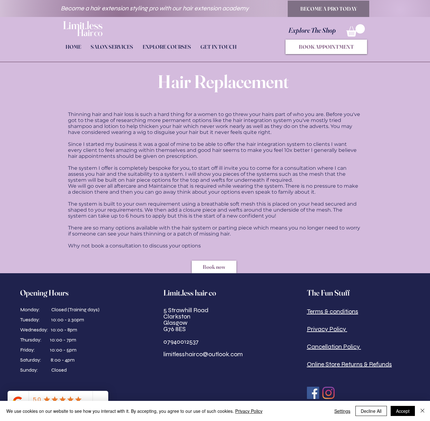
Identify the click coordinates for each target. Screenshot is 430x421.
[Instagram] (328, 393)
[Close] (422, 411)
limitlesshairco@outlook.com (203, 354)
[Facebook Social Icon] (313, 393)
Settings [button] (342, 411)
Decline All (371, 411)
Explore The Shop (312, 30)
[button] (355, 30)
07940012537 (181, 342)
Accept (403, 411)
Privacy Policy (249, 411)
